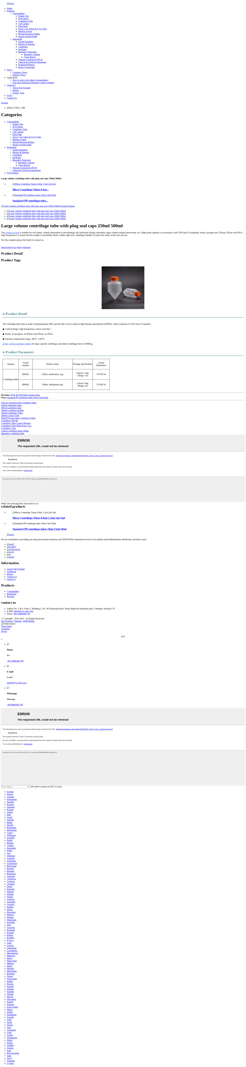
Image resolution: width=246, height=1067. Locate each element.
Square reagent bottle (27, 36)
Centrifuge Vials (8, 428)
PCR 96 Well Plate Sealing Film (25, 395)
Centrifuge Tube (25, 21)
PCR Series (23, 18)
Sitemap (17, 621)
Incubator (22, 49)
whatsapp (26, 247)
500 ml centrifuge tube (11, 408)
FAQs (9, 95)
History (16, 90)
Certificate (11, 571)
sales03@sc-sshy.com (23, 611)
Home (9, 8)
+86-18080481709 (21, 614)
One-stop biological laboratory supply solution (33, 82)
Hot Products (7, 621)
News (9, 70)
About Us (11, 85)
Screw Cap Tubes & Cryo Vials (32, 29)
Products (11, 11)
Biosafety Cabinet (32, 54)
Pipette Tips (23, 16)
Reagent (10, 596)
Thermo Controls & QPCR (30, 59)
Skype (4, 631)
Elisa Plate (23, 26)
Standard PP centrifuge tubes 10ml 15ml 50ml (27, 397)
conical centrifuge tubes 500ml (15, 431)
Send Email (6, 626)
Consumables (19, 13)
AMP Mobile (28, 621)
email (19, 247)
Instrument (17, 39)
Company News (20, 72)
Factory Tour (18, 93)
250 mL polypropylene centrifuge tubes (18, 403)
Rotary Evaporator (26, 67)
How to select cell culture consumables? (30, 80)
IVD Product (13, 173)
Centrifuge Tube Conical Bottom (16, 423)
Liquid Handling (25, 41)
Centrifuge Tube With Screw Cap (16, 426)
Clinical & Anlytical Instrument (32, 62)
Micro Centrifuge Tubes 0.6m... (31, 189)
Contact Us (12, 98)
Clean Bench (30, 57)
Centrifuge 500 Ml (9, 420)
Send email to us (8, 247)
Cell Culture (23, 23)
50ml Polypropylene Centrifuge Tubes (18, 418)
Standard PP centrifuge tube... (30, 200)
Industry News (19, 75)
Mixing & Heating (26, 44)
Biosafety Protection (27, 52)
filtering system (25, 31)
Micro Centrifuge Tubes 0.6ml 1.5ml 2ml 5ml (39, 517)
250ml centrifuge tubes (11, 405)
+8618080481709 (15, 705)
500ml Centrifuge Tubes (12, 413)
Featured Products (26, 65)
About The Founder (21, 88)
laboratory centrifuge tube (12, 433)
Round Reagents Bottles (29, 34)
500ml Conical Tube (10, 415)
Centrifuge (23, 47)
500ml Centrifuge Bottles (12, 410)
